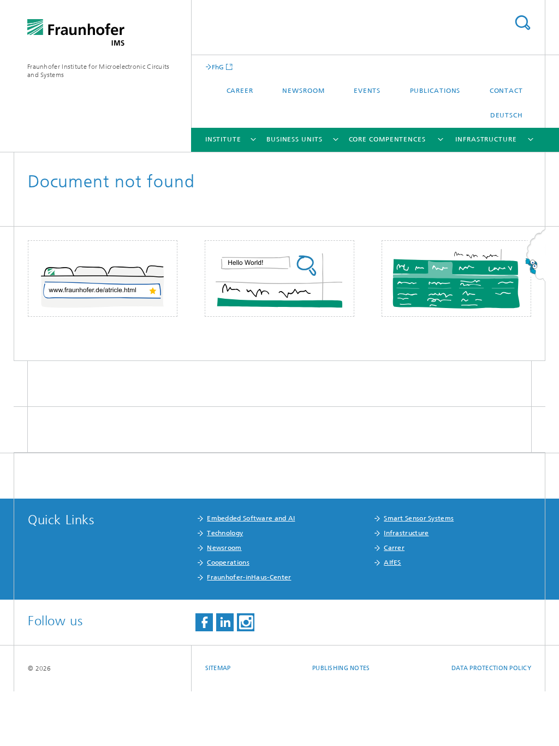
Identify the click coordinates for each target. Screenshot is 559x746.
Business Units (294, 139)
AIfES (392, 562)
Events (367, 90)
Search (522, 23)
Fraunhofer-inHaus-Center (249, 577)
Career (240, 90)
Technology (225, 533)
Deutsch (506, 115)
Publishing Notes (341, 668)
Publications (435, 90)
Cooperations (228, 562)
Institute (223, 139)
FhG (218, 66)
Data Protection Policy (491, 668)
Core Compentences (387, 139)
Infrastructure (486, 139)
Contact (506, 90)
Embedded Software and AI (251, 518)
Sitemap (218, 668)
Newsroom (303, 90)
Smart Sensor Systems (419, 518)
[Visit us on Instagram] (245, 622)
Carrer (394, 548)
